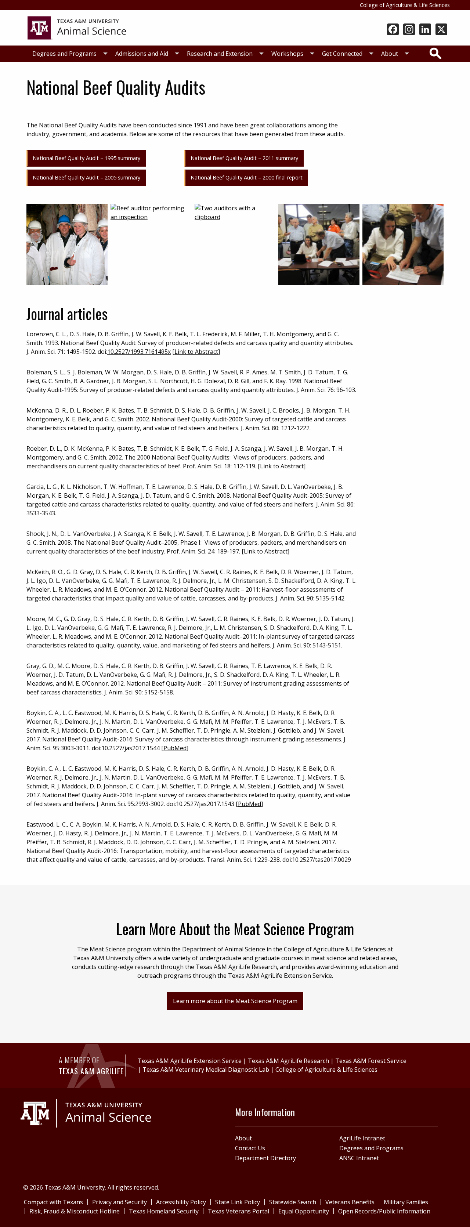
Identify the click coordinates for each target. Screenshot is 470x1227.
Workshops (287, 54)
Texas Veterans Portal (238, 1211)
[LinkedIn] (425, 30)
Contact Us (250, 1148)
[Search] (435, 53)
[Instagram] (409, 30)
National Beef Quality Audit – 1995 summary (86, 158)
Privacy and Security (119, 1202)
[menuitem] (67, 54)
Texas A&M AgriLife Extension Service (190, 1061)
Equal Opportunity (303, 1211)
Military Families (406, 1202)
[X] (441, 30)
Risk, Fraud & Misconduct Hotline (74, 1211)
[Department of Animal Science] (77, 27)
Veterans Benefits (350, 1202)
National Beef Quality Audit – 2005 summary (86, 177)
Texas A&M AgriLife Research (288, 1061)
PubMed (175, 748)
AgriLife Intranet (362, 1138)
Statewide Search (292, 1202)
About (389, 54)
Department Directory (265, 1158)
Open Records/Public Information (384, 1211)
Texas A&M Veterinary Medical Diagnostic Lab (205, 1070)
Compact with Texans (53, 1202)
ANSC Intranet (359, 1158)
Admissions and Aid (141, 54)
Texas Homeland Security (164, 1211)
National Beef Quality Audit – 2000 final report (247, 177)
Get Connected (342, 54)
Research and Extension (220, 54)
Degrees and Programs (64, 54)
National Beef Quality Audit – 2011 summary (244, 158)
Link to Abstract (196, 352)
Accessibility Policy (181, 1202)
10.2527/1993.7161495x (139, 352)
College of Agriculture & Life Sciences (405, 4)
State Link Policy (237, 1202)
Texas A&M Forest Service (370, 1061)
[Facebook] (393, 30)
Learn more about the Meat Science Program (235, 1001)
